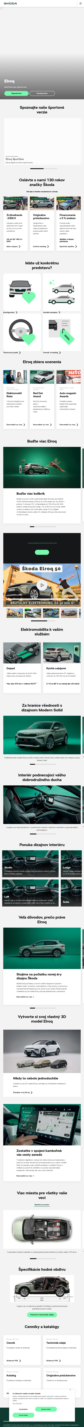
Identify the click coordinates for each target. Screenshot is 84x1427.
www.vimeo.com (50, 543)
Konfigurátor (42, 93)
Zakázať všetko (46, 1409)
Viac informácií (17, 1403)
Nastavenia (23, 1409)
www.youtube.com (35, 543)
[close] (70, 1389)
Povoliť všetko (23, 1415)
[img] (10, 3)
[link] (15, 224)
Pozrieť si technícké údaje (42, 1315)
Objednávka (16, 93)
